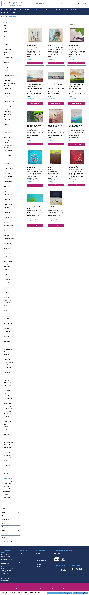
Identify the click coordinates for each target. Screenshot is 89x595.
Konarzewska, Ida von (9, 258)
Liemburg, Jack (7, 282)
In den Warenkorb (34, 63)
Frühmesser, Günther (9, 145)
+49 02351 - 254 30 (6, 559)
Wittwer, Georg (7, 483)
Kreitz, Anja (6, 269)
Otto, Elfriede (7, 351)
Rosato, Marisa (7, 395)
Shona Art (6, 424)
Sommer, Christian (8, 437)
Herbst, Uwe (7, 199)
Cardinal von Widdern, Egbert (10, 75)
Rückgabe (21, 555)
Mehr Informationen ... (7, 593)
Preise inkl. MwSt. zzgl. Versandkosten (32, 58)
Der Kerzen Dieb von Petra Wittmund (34, 207)
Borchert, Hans (7, 70)
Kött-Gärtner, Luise (8, 266)
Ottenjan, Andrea (8, 349)
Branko (5, 60)
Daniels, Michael (7, 98)
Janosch (6, 222)
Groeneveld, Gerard (8, 168)
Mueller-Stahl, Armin (8, 336)
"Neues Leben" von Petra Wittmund (55, 44)
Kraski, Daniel (7, 240)
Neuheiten (5, 22)
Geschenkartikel (7, 491)
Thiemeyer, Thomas (8, 444)
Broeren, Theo (7, 62)
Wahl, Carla (6, 473)
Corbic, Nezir (7, 91)
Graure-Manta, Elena (8, 165)
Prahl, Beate (7, 372)
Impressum (38, 557)
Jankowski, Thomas (8, 220)
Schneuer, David (7, 403)
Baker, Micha (7, 44)
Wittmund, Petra (8, 478)
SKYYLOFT (6, 426)
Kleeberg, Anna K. (8, 256)
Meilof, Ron (6, 318)
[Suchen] (61, 3)
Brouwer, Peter (7, 65)
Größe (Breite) (5, 519)
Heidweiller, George (8, 194)
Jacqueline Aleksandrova (9, 225)
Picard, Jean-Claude (8, 362)
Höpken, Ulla (7, 212)
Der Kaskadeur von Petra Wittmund (55, 166)
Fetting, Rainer (7, 132)
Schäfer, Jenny (7, 400)
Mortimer (6, 333)
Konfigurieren (68, 593)
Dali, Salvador (7, 93)
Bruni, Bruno (7, 67)
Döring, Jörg (7, 119)
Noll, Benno (6, 344)
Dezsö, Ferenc (7, 114)
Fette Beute (51, 207)
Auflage (4, 508)
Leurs (5, 287)
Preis (3, 530)
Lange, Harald (7, 271)
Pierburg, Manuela (8, 367)
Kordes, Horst (7, 264)
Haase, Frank (7, 173)
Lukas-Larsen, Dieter (8, 307)
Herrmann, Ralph (8, 202)
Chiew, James (7, 80)
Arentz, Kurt (6, 39)
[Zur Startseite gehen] (11, 3)
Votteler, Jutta (7, 465)
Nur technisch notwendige (55, 593)
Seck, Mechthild (7, 413)
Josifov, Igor (6, 230)
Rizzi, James (7, 390)
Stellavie (6, 429)
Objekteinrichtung (7, 500)
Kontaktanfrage (77, 144)
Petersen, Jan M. (8, 359)
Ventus (5, 460)
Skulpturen (5, 28)
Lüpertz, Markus (7, 292)
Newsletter (21, 561)
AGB (37, 562)
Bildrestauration (7, 497)
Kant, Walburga (7, 243)
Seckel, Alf (6, 416)
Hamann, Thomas (8, 184)
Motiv (3, 526)
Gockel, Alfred (7, 153)
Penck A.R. (6, 354)
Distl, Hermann (7, 122)
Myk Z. (5, 338)
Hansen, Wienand (8, 181)
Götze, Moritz (7, 158)
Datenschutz (39, 564)
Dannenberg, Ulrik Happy (9, 101)
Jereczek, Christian (8, 227)
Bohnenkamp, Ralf (8, 57)
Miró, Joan (6, 328)
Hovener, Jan (7, 209)
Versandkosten (40, 588)
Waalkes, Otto (7, 468)
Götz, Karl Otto (7, 155)
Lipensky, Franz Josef (9, 284)
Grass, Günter (7, 163)
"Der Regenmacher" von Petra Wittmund (75, 85)
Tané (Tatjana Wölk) (8, 442)
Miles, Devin (7, 326)
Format (4, 516)
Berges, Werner (7, 49)
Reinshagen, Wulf (8, 382)
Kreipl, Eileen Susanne (9, 261)
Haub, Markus (7, 186)
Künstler (5, 31)
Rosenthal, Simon (8, 398)
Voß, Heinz (6, 462)
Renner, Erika (7, 388)
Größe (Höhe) (5, 523)
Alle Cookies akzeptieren (80, 593)
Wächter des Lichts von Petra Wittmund (75, 125)
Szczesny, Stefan (8, 439)
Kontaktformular (5, 580)
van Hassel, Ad (7, 457)
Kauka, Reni (7, 248)
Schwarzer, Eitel (7, 411)
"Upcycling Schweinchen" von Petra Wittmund (34, 125)
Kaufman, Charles (8, 246)
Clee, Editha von (7, 85)
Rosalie (5, 393)
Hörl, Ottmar (7, 207)
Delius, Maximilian (8, 111)
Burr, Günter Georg (8, 72)
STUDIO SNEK (7, 434)
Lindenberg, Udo (8, 289)
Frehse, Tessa (7, 137)
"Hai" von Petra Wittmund (55, 84)
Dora (5, 116)
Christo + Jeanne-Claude (9, 83)
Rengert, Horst (7, 385)
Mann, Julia (6, 305)
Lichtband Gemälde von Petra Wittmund (34, 166)
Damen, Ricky (7, 96)
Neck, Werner (7, 341)
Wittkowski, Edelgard (8, 481)
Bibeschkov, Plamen (8, 54)
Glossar (38, 566)
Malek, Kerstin (7, 302)
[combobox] (48, 3)
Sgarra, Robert (7, 421)
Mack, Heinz (7, 295)
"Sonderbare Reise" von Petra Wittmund (55, 125)
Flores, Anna (7, 134)
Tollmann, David (7, 447)
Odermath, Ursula (8, 346)
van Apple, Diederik (8, 455)
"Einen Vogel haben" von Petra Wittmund (34, 44)
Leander (6, 274)
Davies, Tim (6, 103)
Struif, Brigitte (7, 431)
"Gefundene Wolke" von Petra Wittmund (34, 85)
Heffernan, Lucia (7, 191)
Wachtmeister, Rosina (9, 470)
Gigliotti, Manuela (8, 150)
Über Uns (38, 555)
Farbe (3, 512)
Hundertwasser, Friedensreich (10, 215)
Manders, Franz (7, 300)
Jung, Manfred (7, 235)
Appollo (5, 36)
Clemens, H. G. (7, 88)
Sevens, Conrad (7, 419)
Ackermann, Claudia (8, 34)
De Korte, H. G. (7, 106)
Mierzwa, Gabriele (8, 323)
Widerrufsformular (23, 559)
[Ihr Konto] (78, 3)
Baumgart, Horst (7, 47)
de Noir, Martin (7, 109)
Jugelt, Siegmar (7, 233)
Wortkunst (6, 486)
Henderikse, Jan (7, 196)
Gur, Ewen (6, 171)
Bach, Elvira (6, 41)
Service (20, 553)
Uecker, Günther (7, 452)
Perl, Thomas (7, 357)
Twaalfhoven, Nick (8, 450)
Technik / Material (6, 534)
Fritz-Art (6, 142)
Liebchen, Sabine (8, 279)
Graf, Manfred (7, 160)
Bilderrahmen (6, 494)
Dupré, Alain (7, 124)
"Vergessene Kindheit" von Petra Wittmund (76, 44)
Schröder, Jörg (7, 406)
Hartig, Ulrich (7, 189)
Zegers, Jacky (7, 488)
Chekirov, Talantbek (8, 78)
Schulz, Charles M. (8, 408)
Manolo (5, 310)
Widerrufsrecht (22, 557)
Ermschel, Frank (7, 127)
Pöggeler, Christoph (8, 369)
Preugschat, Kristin (8, 375)
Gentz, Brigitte (7, 147)
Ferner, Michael (7, 129)
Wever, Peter (7, 475)
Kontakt (38, 553)
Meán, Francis (7, 315)
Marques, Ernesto (8, 313)
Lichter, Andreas (7, 276)
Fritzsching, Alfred (8, 140)
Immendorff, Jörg (8, 217)
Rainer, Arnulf (7, 377)
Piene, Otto (6, 364)
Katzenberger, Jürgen (9, 238)
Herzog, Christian (8, 204)
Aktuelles (21, 563)
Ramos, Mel (6, 380)
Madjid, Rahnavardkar (9, 297)
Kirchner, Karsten (8, 251)
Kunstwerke (6, 25)
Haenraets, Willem (8, 176)
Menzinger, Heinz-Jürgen (9, 320)
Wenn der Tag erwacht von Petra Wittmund (76, 166)
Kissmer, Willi (7, 253)
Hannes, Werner (7, 178)
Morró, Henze (7, 331)
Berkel (5, 52)
